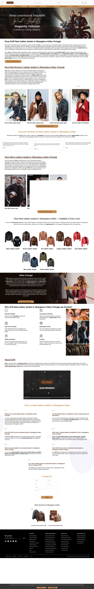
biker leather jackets (63, 436)
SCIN (39, 45)
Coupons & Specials (32, 544)
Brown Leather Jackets (65, 541)
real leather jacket (22, 363)
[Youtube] (13, 541)
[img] (13, 240)
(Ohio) (40, 149)
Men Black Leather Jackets (65, 537)
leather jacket (53, 317)
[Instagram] (10, 541)
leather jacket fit (31, 282)
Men (28, 6)
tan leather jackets (23, 453)
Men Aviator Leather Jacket (49, 535)
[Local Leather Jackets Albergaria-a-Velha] (38, 515)
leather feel (82, 48)
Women (38, 6)
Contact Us (76, 6)
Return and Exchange (33, 537)
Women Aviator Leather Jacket (50, 542)
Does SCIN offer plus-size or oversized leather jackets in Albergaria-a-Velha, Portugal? (67, 448)
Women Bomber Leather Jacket (50, 544)
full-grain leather (61, 52)
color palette (54, 53)
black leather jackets (68, 53)
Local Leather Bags (80, 542)
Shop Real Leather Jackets (13, 61)
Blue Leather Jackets (64, 544)
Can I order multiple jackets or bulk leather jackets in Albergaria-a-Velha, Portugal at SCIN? (46, 464)
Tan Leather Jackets (64, 550)
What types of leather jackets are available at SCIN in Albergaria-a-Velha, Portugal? (70, 433)
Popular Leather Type (81, 533)
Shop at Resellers (32, 541)
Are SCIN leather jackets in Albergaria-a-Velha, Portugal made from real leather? (70, 414)
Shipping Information (33, 539)
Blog (30, 550)
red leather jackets (14, 55)
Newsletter (8, 536)
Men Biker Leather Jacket (49, 539)
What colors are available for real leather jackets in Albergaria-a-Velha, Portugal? (22, 448)
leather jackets (8, 58)
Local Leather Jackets (80, 541)
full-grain (66, 419)
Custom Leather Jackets (49, 551)
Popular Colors (64, 533)
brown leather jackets (81, 53)
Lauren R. (40, 148)
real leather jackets (45, 53)
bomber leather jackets (74, 436)
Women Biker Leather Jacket (50, 546)
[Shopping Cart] (86, 2)
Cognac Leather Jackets (65, 542)
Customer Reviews (26, 131)
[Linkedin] (8, 541)
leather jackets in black (17, 452)
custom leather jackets (10, 366)
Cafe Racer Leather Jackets (49, 550)
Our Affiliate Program (33, 535)
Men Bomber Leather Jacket (50, 537)
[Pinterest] (16, 541)
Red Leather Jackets (64, 548)
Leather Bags (63, 6)
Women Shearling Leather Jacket (50, 548)
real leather (40, 135)
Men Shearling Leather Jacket (50, 541)
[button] (24, 538)
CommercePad (85, 556)
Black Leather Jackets (64, 535)
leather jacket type (32, 281)
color (37, 438)
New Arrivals (18, 6)
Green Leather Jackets (65, 546)
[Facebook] (6, 541)
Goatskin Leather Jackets (81, 537)
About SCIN (10, 359)
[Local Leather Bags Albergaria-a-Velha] (55, 515)
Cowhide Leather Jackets (81, 539)
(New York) (9, 147)
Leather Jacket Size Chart (33, 546)
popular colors (18, 222)
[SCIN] (10, 2)
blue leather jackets (24, 55)
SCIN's (16, 160)
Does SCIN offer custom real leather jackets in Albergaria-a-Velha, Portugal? (23, 433)
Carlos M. (9, 146)
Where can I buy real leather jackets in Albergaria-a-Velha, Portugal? (21, 414)
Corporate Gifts (50, 6)
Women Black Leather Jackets (66, 539)
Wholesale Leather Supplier (34, 542)
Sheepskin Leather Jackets (81, 535)
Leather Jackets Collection (50, 533)
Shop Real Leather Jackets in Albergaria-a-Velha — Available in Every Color (47, 218)
